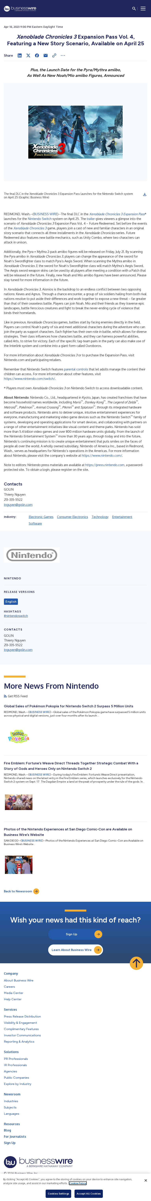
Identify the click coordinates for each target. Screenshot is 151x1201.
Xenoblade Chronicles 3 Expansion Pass (117, 214)
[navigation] (143, 9)
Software (35, 523)
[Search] (134, 8)
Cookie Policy (77, 1183)
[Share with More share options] (63, 55)
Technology (100, 517)
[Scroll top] (136, 963)
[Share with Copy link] (54, 55)
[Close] (146, 1180)
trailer (91, 219)
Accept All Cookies (89, 1193)
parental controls (76, 369)
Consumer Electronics (72, 517)
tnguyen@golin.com (18, 505)
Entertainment (122, 517)
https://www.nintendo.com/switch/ (29, 379)
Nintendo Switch (40, 219)
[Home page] (20, 9)
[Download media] (144, 194)
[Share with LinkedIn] (20, 55)
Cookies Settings (58, 1193)
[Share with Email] (45, 55)
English (11, 601)
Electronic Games (41, 517)
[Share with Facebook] (37, 55)
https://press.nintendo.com (104, 465)
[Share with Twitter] (28, 55)
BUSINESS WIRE (45, 214)
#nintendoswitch (16, 616)
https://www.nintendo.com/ (102, 455)
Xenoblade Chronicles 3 (30, 228)
